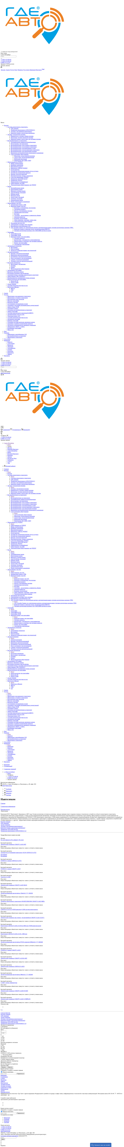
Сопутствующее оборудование (20, 154)
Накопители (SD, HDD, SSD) (22, 160)
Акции (6, 293)
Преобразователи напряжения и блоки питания (21, 278)
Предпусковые (15, 249)
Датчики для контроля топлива (16, 134)
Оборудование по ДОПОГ (15, 162)
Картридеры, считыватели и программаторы (27, 240)
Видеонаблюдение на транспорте (17, 140)
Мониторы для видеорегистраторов (24, 156)
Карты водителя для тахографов (16, 279)
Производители (5, 1092)
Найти (2, 1139)
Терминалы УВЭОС (16, 180)
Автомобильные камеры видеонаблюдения (23, 142)
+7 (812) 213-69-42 (6, 59)
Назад (9, 444)
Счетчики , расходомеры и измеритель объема (27, 215)
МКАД (13, 288)
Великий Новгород (13, 454)
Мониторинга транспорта (14, 337)
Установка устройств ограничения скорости (20, 323)
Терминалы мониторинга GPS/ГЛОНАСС (23, 130)
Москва (9, 447)
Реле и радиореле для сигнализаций (21, 258)
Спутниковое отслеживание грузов (17, 304)
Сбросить (10, 1067)
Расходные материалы (14, 262)
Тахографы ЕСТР (16, 233)
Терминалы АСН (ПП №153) (19, 179)
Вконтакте (9, 791)
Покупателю (4, 1083)
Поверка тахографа (12, 320)
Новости (9, 342)
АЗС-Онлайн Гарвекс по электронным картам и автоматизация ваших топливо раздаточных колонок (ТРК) (42, 227)
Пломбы (13, 265)
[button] (100, 1145)
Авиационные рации (17, 200)
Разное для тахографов (20, 243)
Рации (9, 186)
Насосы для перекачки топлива (23, 211)
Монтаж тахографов (13, 301)
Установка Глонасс (12, 308)
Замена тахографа (12, 311)
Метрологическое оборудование (20, 268)
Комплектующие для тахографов (20, 236)
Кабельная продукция (20, 159)
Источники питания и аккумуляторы (18, 273)
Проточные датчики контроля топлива (22, 137)
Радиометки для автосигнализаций (21, 256)
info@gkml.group (5, 373)
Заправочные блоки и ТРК (18, 204)
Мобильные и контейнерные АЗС (17, 334)
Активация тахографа (13, 319)
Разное (13, 267)
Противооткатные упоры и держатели (22, 175)
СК (12, 291)
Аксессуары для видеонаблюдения (24, 157)
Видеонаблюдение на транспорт (16, 336)
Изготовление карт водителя (15, 299)
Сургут (9, 461)
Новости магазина (7, 1072)
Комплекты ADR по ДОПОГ (19, 168)
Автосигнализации (13, 252)
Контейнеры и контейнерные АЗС (21, 226)
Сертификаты (11, 348)
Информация (4, 1089)
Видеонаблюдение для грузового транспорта (24, 145)
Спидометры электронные (21, 244)
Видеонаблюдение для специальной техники (24, 151)
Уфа (8, 463)
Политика (10, 351)
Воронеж (10, 455)
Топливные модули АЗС (18, 223)
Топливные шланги (19, 209)
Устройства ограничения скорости (21, 172)
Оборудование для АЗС (14, 203)
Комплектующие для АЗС (18, 206)
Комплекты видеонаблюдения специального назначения (27, 153)
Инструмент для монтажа (18, 264)
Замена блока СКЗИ (13, 307)
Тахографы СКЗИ (16, 235)
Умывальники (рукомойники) (19, 182)
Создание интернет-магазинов (9, 1136)
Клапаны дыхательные (20, 218)
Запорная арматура (19, 217)
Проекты (6, 333)
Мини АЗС (10, 329)
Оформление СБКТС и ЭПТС (16, 326)
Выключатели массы (17, 166)
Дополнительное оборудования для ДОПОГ (23, 185)
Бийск (9, 452)
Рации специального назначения (20, 201)
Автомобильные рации (17, 188)
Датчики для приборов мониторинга (21, 131)
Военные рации (15, 195)
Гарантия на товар (6, 1087)
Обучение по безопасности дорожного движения (21, 325)
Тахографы (10, 232)
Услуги (6, 294)
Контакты (7, 355)
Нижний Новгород (12, 449)
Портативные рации (17, 189)
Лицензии (10, 346)
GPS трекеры (14, 128)
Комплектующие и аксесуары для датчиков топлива (26, 139)
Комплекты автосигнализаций (19, 255)
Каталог (6, 125)
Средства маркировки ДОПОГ (20, 177)
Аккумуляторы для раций (18, 192)
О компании (4, 1077)
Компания (7, 340)
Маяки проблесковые (17, 163)
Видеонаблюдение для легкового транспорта (24, 146)
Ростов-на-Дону (12, 458)
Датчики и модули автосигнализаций (21, 261)
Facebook (8, 789)
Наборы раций (15, 194)
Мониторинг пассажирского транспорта (19, 296)
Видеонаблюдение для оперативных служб (23, 148)
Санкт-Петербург (12, 450)
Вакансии (10, 345)
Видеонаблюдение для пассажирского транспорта (25, 150)
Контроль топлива (12, 302)
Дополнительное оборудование (23, 221)
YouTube (8, 795)
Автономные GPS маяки (14, 270)
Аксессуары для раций (17, 197)
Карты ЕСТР (14, 281)
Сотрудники (11, 343)
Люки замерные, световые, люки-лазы (25, 220)
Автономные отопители (14, 246)
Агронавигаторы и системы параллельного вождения (22, 275)
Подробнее (4, 854)
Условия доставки (6, 1086)
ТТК (12, 290)
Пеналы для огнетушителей (19, 174)
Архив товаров (11, 284)
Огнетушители (15, 169)
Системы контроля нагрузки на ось (17, 285)
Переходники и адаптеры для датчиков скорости (28, 241)
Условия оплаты (5, 1084)
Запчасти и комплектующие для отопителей (23, 250)
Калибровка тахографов (14, 328)
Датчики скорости (19, 238)
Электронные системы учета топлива (21, 224)
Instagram (8, 793)
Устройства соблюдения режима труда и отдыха (24, 171)
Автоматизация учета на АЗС (15, 314)
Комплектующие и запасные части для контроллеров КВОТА (32, 229)
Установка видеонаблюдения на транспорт (19, 310)
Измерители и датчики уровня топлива (22, 136)
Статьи (3, 1078)
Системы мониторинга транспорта (17, 127)
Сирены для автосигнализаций (20, 259)
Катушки (16, 214)
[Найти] (1, 58)
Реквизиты (10, 352)
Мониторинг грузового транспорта (17, 297)
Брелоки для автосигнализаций (20, 253)
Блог (5, 331)
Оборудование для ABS (17, 183)
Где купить (7, 339)
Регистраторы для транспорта (19, 143)
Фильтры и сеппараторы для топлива (25, 207)
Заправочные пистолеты (21, 212)
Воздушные (14, 247)
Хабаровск (10, 460)
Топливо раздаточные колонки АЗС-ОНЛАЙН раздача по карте (32, 230)
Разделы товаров (5, 821)
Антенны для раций (16, 198)
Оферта (9, 354)
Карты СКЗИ (14, 282)
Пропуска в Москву (13, 287)
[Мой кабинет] (1, 67)
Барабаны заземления (17, 165)
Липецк (9, 457)
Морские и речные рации (18, 191)
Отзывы (9, 349)
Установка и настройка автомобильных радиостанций (23, 305)
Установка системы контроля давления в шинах (21, 322)
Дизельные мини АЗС (13, 316)
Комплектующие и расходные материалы (23, 133)
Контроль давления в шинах (15, 272)
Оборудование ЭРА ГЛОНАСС (16, 276)
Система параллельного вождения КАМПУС (20, 313)
